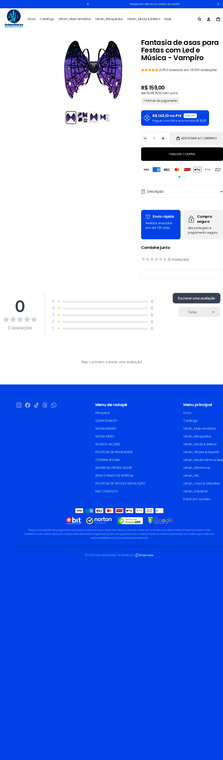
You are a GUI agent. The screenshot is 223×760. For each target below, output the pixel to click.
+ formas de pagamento (160, 101)
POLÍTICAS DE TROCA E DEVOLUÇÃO (120, 483)
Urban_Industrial (195, 491)
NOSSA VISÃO (104, 436)
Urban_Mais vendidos (199, 428)
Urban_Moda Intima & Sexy (203, 460)
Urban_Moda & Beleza (199, 444)
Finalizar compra (182, 154)
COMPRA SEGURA (107, 460)
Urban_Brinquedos (197, 436)
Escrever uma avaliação (196, 298)
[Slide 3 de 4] (94, 118)
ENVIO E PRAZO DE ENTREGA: (114, 475)
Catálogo (190, 420)
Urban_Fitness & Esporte (201, 452)
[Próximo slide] (121, 69)
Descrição (155, 191)
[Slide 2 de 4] (82, 118)
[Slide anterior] (67, 69)
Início (187, 413)
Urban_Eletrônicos (196, 468)
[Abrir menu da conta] (208, 19)
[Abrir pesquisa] (199, 19)
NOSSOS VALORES (107, 444)
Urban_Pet (191, 475)
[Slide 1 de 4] (71, 118)
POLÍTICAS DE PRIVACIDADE (114, 452)
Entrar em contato (196, 499)
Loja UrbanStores (105, 555)
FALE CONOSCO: (106, 491)
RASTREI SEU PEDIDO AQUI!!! (113, 468)
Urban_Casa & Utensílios (201, 483)
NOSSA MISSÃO (106, 428)
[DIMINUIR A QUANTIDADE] (144, 138)
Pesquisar (102, 413)
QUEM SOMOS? (106, 420)
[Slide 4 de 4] (105, 118)
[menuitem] (167, 19)
